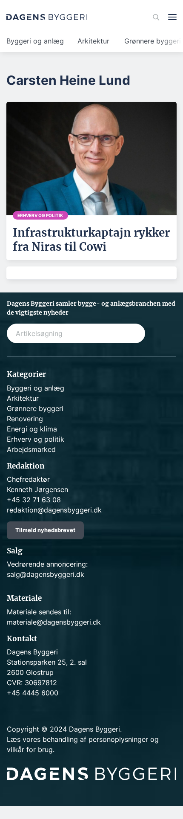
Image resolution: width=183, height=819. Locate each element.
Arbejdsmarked (31, 449)
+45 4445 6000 (32, 693)
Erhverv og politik (35, 439)
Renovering (25, 418)
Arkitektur (93, 41)
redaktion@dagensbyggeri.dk (54, 510)
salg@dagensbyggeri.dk (45, 574)
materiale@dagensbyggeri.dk (54, 622)
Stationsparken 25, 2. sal (47, 662)
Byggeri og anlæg (35, 41)
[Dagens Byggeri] (46, 17)
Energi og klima (32, 429)
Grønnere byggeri (35, 408)
